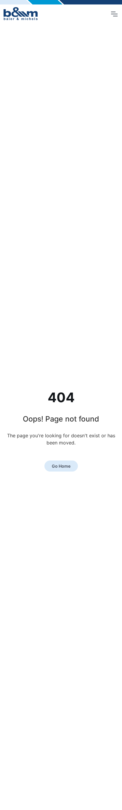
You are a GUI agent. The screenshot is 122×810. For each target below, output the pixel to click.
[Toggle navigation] (114, 14)
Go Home (61, 466)
